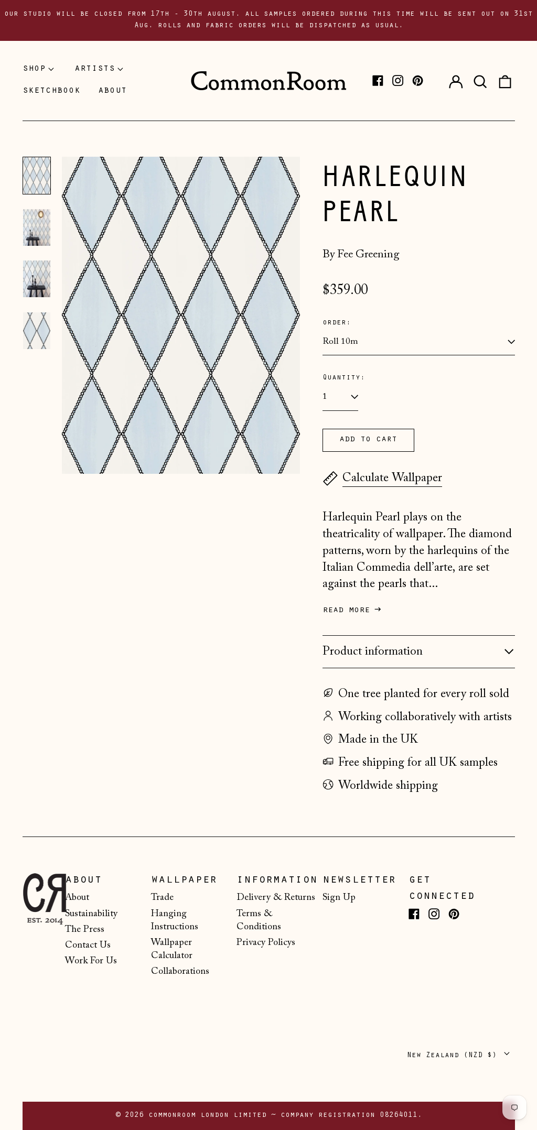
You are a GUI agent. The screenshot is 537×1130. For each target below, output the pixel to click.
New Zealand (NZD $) (454, 1055)
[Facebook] (377, 80)
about (112, 91)
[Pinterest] (417, 80)
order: (337, 323)
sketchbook (51, 91)
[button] (480, 81)
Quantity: (344, 378)
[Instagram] (397, 80)
